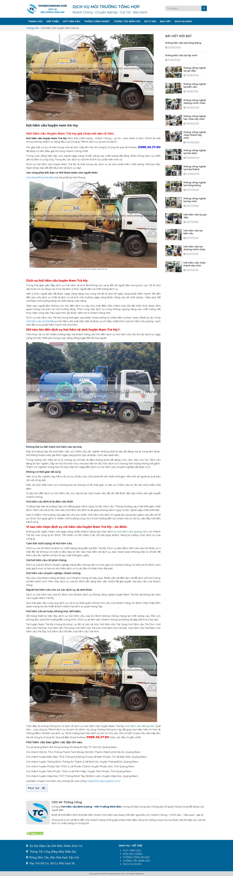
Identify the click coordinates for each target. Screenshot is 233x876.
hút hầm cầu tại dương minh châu (194, 248)
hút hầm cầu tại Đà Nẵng (41, 321)
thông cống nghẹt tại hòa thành (195, 168)
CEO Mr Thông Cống (67, 802)
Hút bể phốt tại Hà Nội (39, 177)
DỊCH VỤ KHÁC (132, 864)
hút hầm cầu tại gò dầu (195, 216)
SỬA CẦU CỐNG (132, 853)
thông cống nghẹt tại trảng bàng (195, 184)
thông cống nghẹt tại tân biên (195, 152)
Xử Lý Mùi (150, 21)
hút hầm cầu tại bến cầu (193, 232)
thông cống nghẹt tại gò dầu (195, 69)
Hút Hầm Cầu (71, 21)
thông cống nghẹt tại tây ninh (195, 200)
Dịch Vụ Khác (183, 21)
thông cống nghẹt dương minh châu (195, 101)
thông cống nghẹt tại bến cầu (195, 85)
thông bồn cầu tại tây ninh (181, 55)
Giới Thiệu (52, 21)
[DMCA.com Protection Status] (34, 833)
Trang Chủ (35, 21)
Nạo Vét (165, 21)
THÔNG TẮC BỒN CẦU (137, 860)
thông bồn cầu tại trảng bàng (183, 42)
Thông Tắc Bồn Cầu (127, 21)
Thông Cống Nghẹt (97, 21)
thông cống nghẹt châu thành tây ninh (195, 135)
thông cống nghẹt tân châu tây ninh (195, 117)
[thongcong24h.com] (47, 8)
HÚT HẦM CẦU (132, 850)
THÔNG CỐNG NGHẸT (136, 857)
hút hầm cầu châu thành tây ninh (195, 264)
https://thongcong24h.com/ (103, 780)
